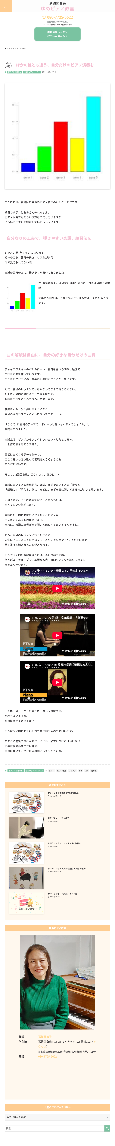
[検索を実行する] (107, 1128)
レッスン (72, 770)
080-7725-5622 (60, 17)
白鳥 (86, 770)
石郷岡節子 (45, 1037)
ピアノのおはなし (14, 72)
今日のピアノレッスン (32, 72)
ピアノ (51, 770)
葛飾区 (94, 770)
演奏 (80, 770)
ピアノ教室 (61, 770)
